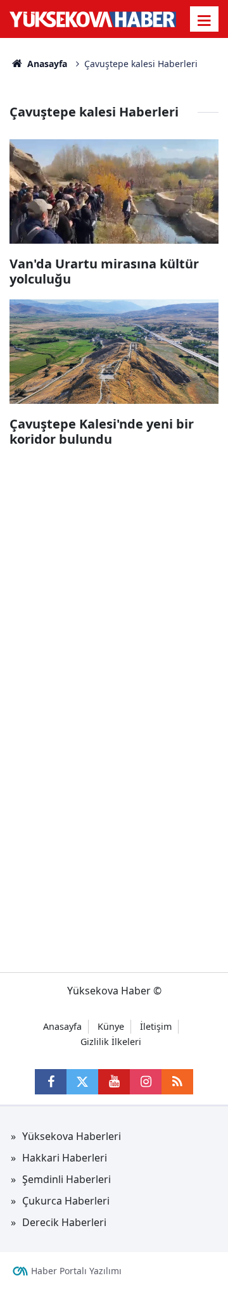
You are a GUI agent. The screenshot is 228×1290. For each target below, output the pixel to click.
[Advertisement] (114, 573)
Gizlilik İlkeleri (110, 1042)
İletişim (156, 1026)
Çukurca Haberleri (66, 1201)
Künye (111, 1026)
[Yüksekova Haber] (93, 19)
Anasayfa (46, 64)
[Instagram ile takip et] (146, 1081)
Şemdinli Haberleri (66, 1179)
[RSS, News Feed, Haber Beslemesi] (177, 1081)
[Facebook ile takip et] (50, 1081)
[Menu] (204, 20)
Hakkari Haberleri (64, 1158)
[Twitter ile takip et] (82, 1081)
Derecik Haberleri (64, 1222)
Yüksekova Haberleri (71, 1136)
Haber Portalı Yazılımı (76, 1271)
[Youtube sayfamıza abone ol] (114, 1081)
